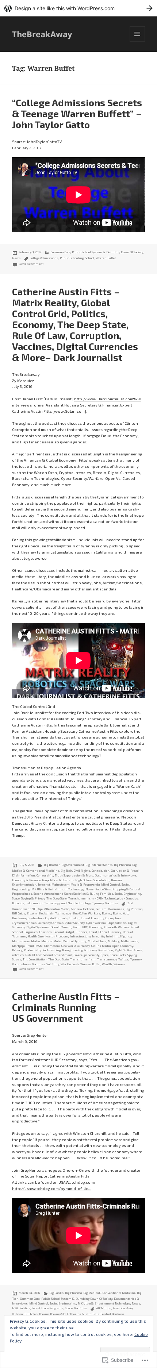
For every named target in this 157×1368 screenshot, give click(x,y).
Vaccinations (21, 964)
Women (119, 964)
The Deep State (56, 898)
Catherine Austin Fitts (83, 1314)
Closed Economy (92, 918)
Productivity (32, 950)
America (119, 1308)
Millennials (129, 941)
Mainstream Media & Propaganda (75, 884)
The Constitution (35, 959)
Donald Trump (60, 927)
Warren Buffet (106, 258)
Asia (129, 1308)
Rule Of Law (33, 955)
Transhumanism (83, 959)
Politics (24, 1308)
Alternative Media (56, 909)
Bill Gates (18, 913)
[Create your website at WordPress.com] (78, 8)
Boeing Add (121, 913)
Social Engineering (128, 893)
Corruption (113, 918)
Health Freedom (56, 936)
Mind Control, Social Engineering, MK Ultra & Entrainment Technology (71, 887)
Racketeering (51, 950)
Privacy (17, 950)
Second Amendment (48, 893)
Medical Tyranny (74, 941)
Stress (16, 959)
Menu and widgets (137, 41)
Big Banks (56, 1293)
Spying (132, 955)
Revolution (105, 950)
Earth (77, 927)
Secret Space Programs (48, 1308)
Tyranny (98, 903)
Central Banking (112, 1314)
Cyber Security (75, 923)
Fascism (45, 932)
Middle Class (97, 941)
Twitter (123, 959)
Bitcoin (32, 913)
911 (34, 909)
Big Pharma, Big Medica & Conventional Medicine (100, 1293)
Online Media (101, 946)
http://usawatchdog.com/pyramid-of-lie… (51, 1188)
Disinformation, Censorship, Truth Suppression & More (52, 875)
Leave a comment (31, 264)
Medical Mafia (51, 941)
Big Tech (66, 870)
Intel (109, 936)
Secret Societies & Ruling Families (88, 893)
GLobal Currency (110, 932)
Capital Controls (56, 918)
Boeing (106, 913)
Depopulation (116, 923)
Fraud (93, 932)
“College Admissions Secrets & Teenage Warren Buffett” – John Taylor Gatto (77, 113)
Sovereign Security (86, 955)
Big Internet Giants (98, 865)
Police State (103, 889)
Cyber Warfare (96, 923)
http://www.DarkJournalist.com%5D (107, 399)
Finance (81, 932)
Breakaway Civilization (28, 918)
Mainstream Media (26, 941)
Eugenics (31, 932)
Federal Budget (63, 932)
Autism (101, 909)
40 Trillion (103, 1308)
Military (113, 941)
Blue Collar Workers (86, 913)
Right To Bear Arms (128, 950)
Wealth (107, 964)
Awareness (116, 909)
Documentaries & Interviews (116, 875)
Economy (95, 927)
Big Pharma (134, 909)
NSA (15, 1308)
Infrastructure (80, 936)
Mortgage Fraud (23, 946)
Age (40, 909)
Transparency (107, 959)
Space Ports (118, 955)
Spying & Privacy (33, 898)
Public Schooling (72, 258)
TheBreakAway (42, 33)
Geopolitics (50, 880)
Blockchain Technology (54, 913)
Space (16, 898)
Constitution (101, 870)
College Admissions (44, 258)
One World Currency (75, 946)
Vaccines (111, 903)
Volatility (52, 964)
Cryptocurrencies (24, 923)
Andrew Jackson (82, 909)
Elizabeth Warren (116, 927)
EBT (85, 927)
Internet (44, 884)
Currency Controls (51, 923)
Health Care (36, 936)
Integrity (98, 936)
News (16, 258)
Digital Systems (37, 927)
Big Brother (52, 865)
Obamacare (52, 946)
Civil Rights (82, 870)
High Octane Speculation (92, 880)
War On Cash (70, 964)
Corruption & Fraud (125, 870)
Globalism (66, 880)
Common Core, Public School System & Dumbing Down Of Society (97, 252)
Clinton (74, 918)
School (89, 258)
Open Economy (122, 946)
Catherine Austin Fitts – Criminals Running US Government (66, 1007)
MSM (39, 946)
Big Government (72, 865)
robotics (18, 955)
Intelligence (122, 936)
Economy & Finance (26, 880)
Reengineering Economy (79, 950)
